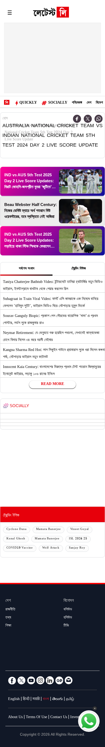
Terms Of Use (36, 718)
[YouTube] (31, 680)
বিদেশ (99, 103)
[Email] (69, 680)
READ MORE (52, 384)
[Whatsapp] (98, 119)
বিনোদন (69, 601)
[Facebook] (12, 680)
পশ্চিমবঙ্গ (77, 103)
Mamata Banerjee (48, 529)
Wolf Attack (51, 548)
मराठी (36, 699)
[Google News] (59, 680)
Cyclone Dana (16, 529)
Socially (57, 103)
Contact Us (58, 718)
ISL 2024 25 (78, 539)
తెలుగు (57, 699)
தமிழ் (70, 699)
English (14, 699)
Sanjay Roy (77, 548)
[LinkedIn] (50, 680)
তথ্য (8, 618)
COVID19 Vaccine (19, 548)
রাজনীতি (10, 610)
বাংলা (46, 699)
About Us (15, 718)
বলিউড (68, 610)
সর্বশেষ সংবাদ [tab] (26, 269)
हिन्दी (26, 699)
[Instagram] (40, 680)
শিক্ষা (8, 626)
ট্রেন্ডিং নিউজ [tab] (78, 269)
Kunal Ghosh (15, 539)
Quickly (28, 103)
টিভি (66, 626)
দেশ (89, 103)
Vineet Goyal (79, 529)
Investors (77, 718)
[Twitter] (88, 119)
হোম (5, 119)
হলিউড (68, 618)
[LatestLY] (51, 13)
